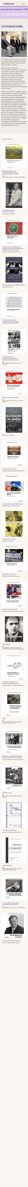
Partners (11, 9)
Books (6, 9)
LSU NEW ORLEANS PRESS (14, 14)
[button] (23, 3)
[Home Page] (8, 3)
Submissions (18, 9)
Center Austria (14, 59)
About (2, 9)
